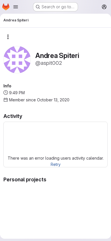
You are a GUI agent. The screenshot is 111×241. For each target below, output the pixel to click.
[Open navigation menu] (15, 6)
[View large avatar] (17, 59)
